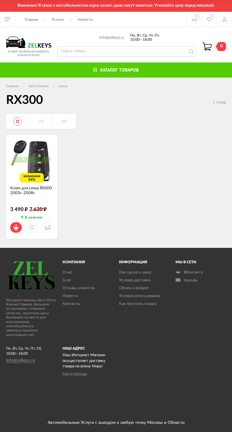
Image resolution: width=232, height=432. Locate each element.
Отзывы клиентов (79, 288)
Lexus (62, 86)
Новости (85, 20)
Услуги (58, 20)
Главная (31, 20)
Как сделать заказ (135, 272)
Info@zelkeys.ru (111, 37)
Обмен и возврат (134, 288)
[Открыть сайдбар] (7, 19)
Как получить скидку (138, 304)
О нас (67, 272)
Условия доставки (134, 280)
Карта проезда (75, 374)
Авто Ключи (38, 86)
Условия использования (139, 296)
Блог (67, 280)
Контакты (71, 304)
